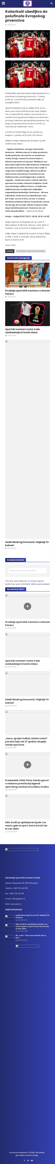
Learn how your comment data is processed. (27, 584)
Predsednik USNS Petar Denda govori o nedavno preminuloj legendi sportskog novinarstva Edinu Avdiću (27, 783)
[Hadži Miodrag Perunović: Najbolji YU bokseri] (27, 439)
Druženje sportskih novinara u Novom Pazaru (27, 292)
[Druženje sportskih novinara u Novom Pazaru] (27, 275)
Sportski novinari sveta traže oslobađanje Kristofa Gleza (22, 331)
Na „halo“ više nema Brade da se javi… (31, 936)
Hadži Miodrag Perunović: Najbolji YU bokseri (27, 544)
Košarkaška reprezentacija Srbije (30, 251)
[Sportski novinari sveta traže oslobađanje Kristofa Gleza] (27, 313)
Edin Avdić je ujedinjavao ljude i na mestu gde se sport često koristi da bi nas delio (26, 825)
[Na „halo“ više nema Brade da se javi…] (9, 938)
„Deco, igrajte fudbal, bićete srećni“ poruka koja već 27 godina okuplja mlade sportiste (26, 741)
